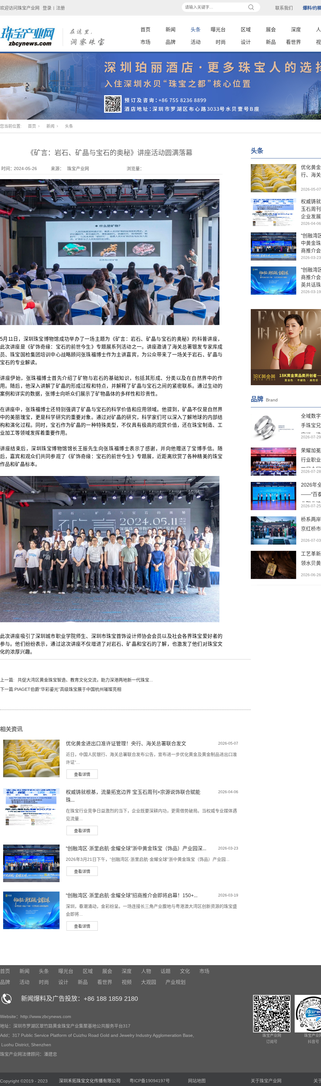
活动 (196, 42)
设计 (246, 42)
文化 (185, 971)
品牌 (171, 42)
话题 (165, 971)
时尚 (221, 42)
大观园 (148, 982)
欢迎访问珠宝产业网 (19, 7)
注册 (60, 7)
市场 (145, 42)
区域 (246, 29)
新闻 (171, 29)
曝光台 (218, 29)
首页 (145, 29)
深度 (296, 29)
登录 (47, 7)
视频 (127, 982)
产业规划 (176, 982)
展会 (271, 29)
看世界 (293, 42)
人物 (146, 971)
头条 (196, 29)
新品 (271, 42)
